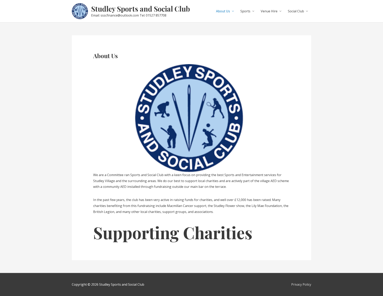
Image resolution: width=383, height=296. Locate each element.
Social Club (296, 11)
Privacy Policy (301, 284)
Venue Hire (269, 11)
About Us (223, 11)
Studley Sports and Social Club (140, 8)
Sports (245, 11)
